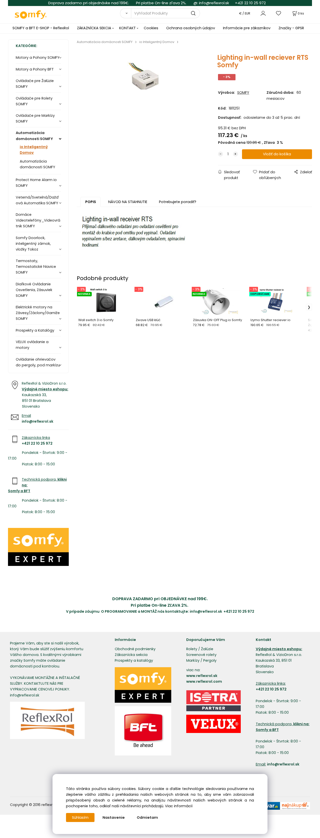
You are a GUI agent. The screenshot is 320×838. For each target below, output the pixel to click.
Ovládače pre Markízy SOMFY (35, 118)
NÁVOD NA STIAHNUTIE (127, 201)
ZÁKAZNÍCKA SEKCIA (94, 28)
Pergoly (209, 660)
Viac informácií (178, 805)
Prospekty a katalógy (134, 660)
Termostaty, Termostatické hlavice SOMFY (36, 266)
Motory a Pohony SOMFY (38, 57)
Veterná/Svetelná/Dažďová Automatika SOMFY (37, 200)
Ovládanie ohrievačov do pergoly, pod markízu (38, 362)
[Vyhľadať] (125, 13)
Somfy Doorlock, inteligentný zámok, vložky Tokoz (33, 243)
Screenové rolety (201, 654)
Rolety (191, 648)
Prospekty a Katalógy (35, 330)
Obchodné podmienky (135, 648)
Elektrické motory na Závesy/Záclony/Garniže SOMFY (38, 313)
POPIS (90, 201)
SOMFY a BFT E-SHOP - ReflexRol (40, 28)
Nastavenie (113, 817)
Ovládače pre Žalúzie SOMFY (35, 83)
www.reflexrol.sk (201, 675)
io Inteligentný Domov (34, 149)
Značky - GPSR (291, 28)
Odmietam (147, 817)
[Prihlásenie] (263, 13)
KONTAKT (127, 28)
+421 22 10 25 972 (250, 3)
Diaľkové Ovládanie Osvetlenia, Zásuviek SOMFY (34, 290)
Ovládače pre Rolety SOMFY (34, 101)
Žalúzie (207, 648)
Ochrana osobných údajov (190, 28)
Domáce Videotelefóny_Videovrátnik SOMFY (38, 220)
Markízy (193, 660)
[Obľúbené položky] (279, 13)
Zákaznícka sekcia (131, 654)
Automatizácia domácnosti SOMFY (34, 135)
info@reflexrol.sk (214, 3)
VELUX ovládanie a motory (32, 344)
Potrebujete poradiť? (177, 201)
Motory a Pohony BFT (35, 69)
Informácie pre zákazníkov (246, 28)
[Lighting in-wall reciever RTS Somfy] (141, 92)
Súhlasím (80, 817)
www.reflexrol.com (204, 681)
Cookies (151, 28)
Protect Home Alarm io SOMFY (36, 182)
